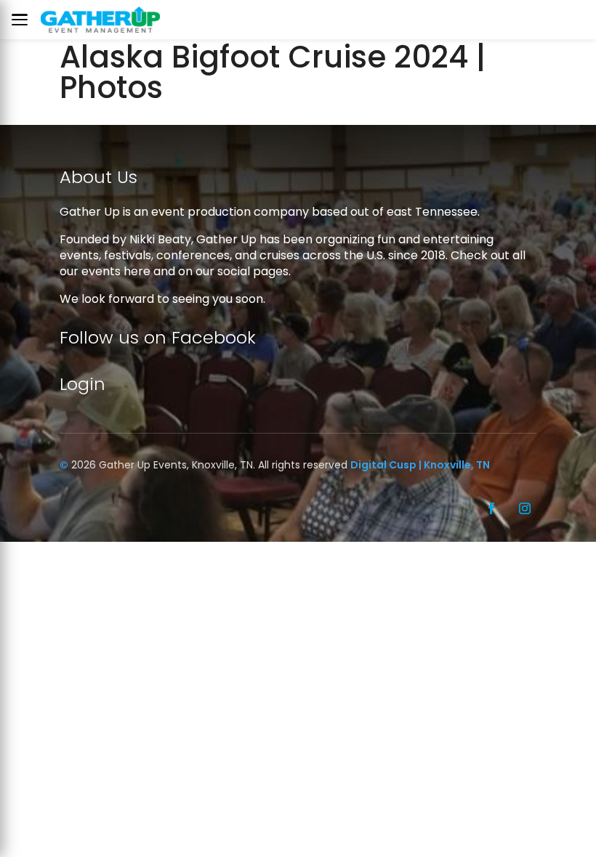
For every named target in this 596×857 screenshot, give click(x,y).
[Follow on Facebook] (491, 508)
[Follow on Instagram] (524, 508)
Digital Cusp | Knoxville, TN (420, 465)
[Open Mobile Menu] (23, 19)
